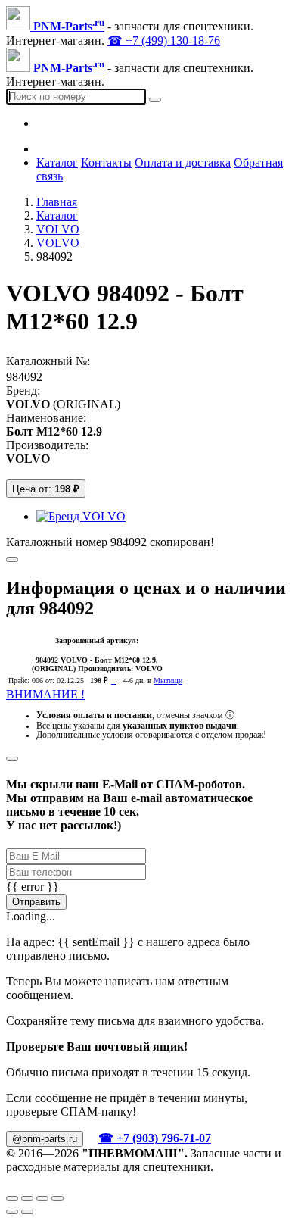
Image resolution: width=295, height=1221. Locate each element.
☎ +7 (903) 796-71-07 (154, 1138)
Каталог (57, 162)
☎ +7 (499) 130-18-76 (163, 40)
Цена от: (45, 489)
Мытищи (168, 680)
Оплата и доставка (183, 162)
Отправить (36, 901)
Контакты (106, 162)
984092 (24, 376)
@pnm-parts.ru (44, 1138)
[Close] (12, 759)
